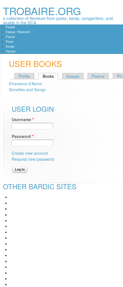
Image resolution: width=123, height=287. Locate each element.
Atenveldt (17, 220)
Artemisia (17, 214)
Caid (13, 232)
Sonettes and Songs (27, 89)
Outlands (17, 272)
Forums (10, 51)
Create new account (30, 153)
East (13, 249)
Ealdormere (19, 243)
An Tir (14, 203)
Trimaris (16, 278)
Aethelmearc (19, 197)
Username (23, 119)
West (13, 284)
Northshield (19, 266)
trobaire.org (42, 10)
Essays (72, 76)
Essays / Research (18, 32)
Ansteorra (17, 208)
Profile (24, 76)
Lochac (15, 255)
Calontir (16, 237)
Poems (10, 37)
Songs (10, 46)
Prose (9, 42)
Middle (15, 261)
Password (22, 136)
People (10, 27)
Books (50, 76)
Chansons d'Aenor (25, 83)
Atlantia (15, 226)
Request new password (33, 159)
